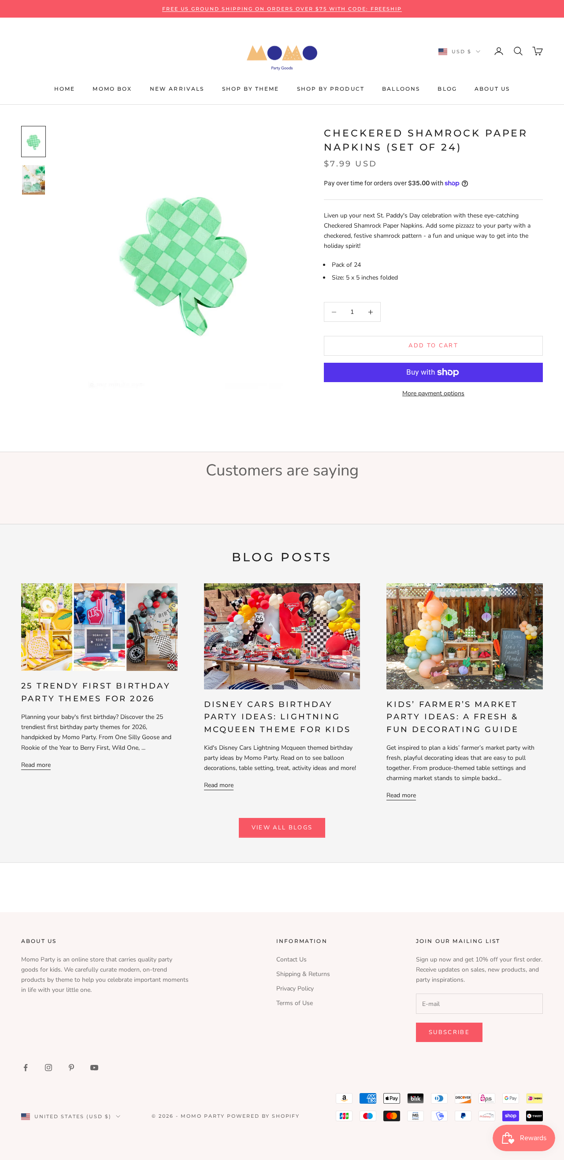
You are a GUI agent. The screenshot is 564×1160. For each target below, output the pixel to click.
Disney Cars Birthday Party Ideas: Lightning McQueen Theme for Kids (277, 717)
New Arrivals (177, 88)
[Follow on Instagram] (48, 1067)
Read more (36, 765)
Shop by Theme (250, 88)
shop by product (330, 88)
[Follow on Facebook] (25, 1067)
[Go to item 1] (33, 141)
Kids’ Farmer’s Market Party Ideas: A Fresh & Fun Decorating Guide (452, 717)
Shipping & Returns (303, 974)
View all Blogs (282, 828)
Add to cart (433, 346)
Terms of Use (294, 1003)
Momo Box (112, 88)
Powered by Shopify (263, 1116)
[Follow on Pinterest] (71, 1067)
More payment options (433, 393)
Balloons (401, 88)
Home (64, 88)
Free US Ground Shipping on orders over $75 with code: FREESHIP (282, 9)
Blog (447, 88)
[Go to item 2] (33, 179)
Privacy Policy (295, 988)
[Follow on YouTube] (94, 1067)
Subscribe (449, 1032)
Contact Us (291, 959)
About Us (492, 88)
